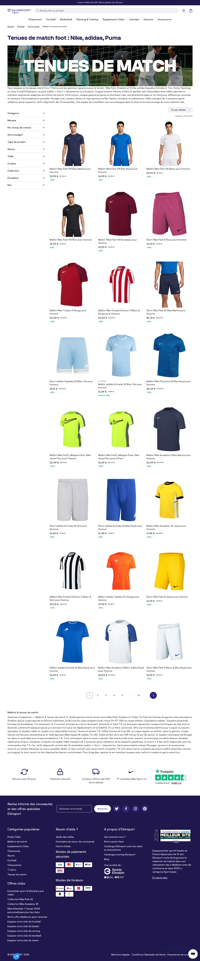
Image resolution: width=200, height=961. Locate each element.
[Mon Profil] (184, 10)
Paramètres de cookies (180, 954)
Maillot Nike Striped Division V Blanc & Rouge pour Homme (119, 312)
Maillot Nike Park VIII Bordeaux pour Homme (117, 241)
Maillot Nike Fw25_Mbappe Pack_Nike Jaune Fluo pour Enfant (118, 457)
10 (139, 695)
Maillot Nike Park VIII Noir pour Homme (71, 239)
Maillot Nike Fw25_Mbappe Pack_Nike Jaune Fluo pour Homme (70, 457)
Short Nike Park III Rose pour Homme (166, 239)
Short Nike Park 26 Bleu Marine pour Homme (166, 312)
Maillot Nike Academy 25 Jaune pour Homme (166, 527)
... (130, 695)
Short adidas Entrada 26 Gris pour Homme (68, 527)
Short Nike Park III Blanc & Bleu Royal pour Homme (169, 669)
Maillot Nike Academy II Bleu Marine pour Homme (168, 457)
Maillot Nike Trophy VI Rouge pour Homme (68, 312)
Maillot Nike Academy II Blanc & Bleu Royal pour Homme (121, 669)
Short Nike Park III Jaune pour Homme (167, 596)
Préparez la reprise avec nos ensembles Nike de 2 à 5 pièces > (100, 2)
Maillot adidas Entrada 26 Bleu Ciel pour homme (120, 386)
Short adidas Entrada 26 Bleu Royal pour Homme (120, 527)
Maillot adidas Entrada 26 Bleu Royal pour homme (72, 669)
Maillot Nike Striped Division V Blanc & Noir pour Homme (70, 598)
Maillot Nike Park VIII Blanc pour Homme (168, 168)
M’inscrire (102, 808)
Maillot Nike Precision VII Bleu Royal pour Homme (168, 383)
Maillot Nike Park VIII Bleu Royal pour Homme (118, 170)
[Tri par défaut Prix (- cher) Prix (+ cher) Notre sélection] (180, 109)
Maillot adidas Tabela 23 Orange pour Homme (118, 598)
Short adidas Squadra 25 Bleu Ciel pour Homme (71, 383)
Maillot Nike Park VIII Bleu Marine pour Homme (70, 170)
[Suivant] (153, 695)
